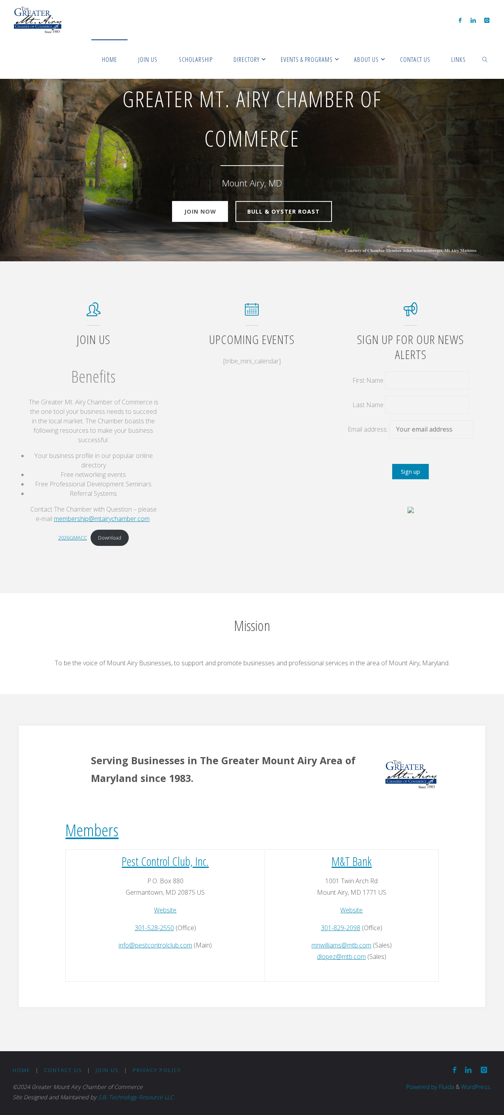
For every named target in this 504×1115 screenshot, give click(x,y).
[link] (485, 59)
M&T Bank (352, 861)
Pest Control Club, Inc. (165, 861)
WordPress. (476, 1087)
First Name (368, 380)
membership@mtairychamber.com (102, 518)
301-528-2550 (154, 927)
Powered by (421, 1087)
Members (92, 829)
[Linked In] (473, 20)
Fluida (445, 1087)
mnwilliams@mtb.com (341, 945)
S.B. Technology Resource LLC (135, 1097)
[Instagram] (487, 20)
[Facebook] (460, 20)
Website (165, 910)
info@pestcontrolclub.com (155, 945)
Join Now (200, 211)
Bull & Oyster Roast (283, 211)
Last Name (368, 404)
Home (21, 1070)
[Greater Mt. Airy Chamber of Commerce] (38, 19)
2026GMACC (72, 537)
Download (109, 537)
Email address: (368, 429)
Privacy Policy (157, 1070)
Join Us (107, 1070)
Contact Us (63, 1070)
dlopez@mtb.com (341, 956)
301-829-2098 (340, 927)
